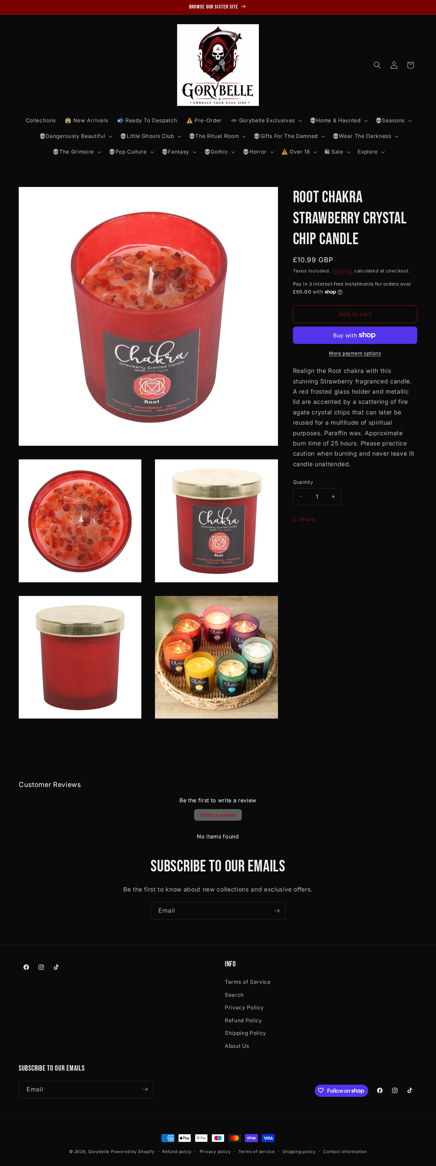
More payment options (355, 353)
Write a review (218, 815)
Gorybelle (98, 1151)
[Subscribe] (277, 911)
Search (234, 994)
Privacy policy (215, 1151)
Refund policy (177, 1151)
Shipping (342, 270)
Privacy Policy (244, 1007)
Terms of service (256, 1151)
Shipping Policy (245, 1033)
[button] (265, 120)
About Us (237, 1045)
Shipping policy (299, 1151)
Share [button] (307, 519)
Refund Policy (243, 1020)
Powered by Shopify (133, 1151)
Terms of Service (248, 981)
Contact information (345, 1151)
